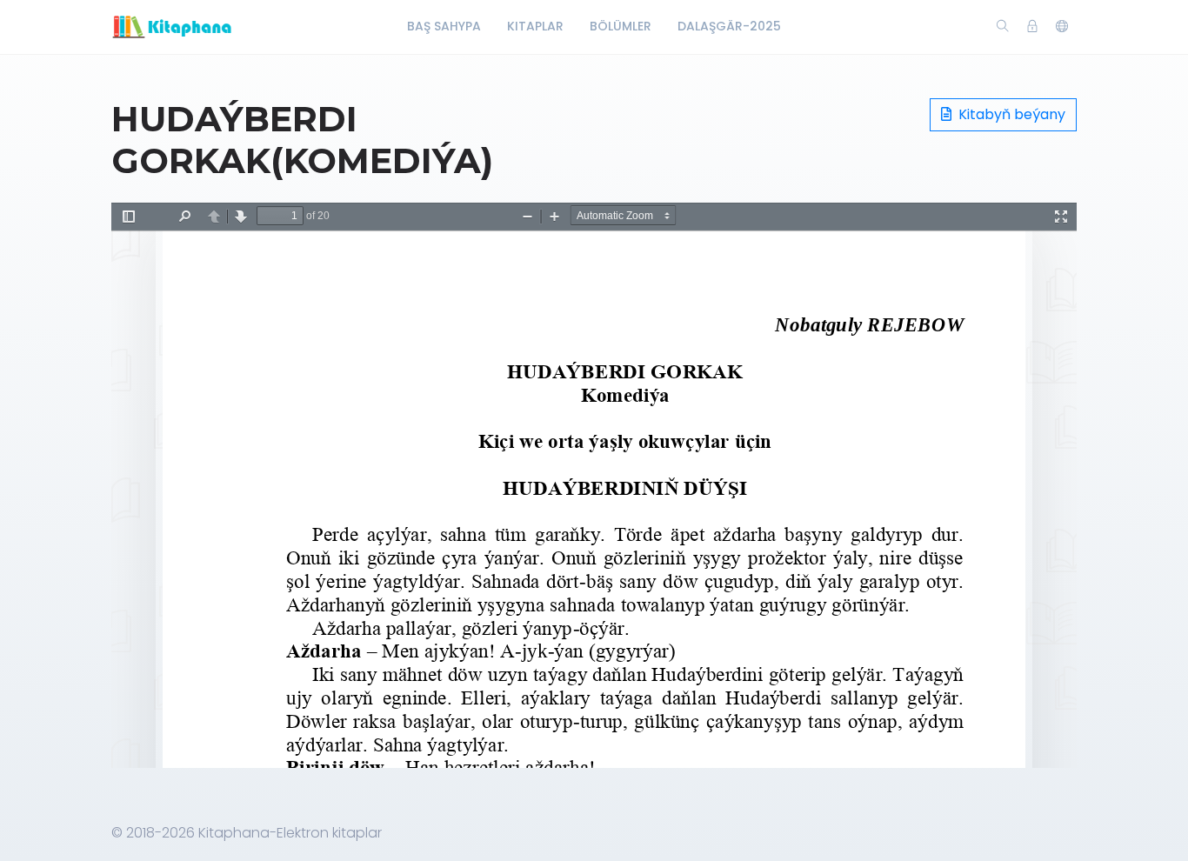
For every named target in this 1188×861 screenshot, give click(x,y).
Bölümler (620, 26)
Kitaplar (535, 26)
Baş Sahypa (444, 26)
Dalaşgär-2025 (729, 26)
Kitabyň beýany (1010, 114)
